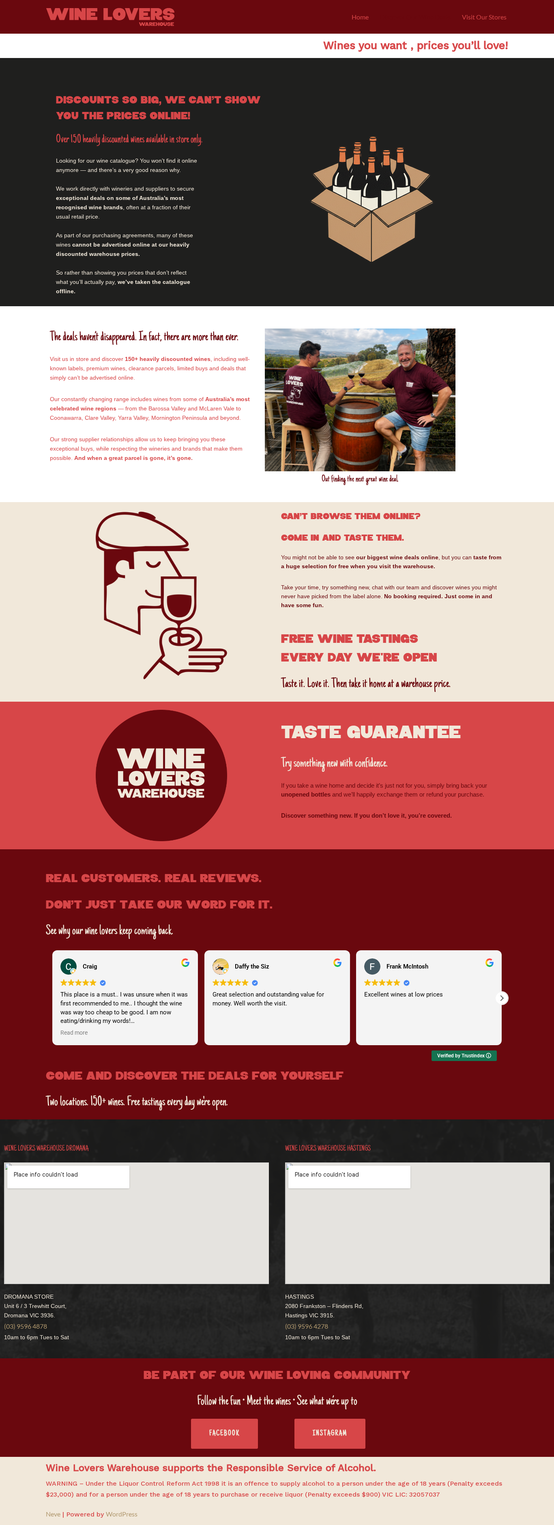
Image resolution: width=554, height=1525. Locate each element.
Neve (53, 1514)
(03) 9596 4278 (306, 1326)
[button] (502, 998)
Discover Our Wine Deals (415, 17)
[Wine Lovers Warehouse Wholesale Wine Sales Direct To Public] (110, 16)
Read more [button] (74, 1032)
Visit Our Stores (484, 17)
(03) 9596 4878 (25, 1326)
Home (360, 17)
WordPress (121, 1514)
